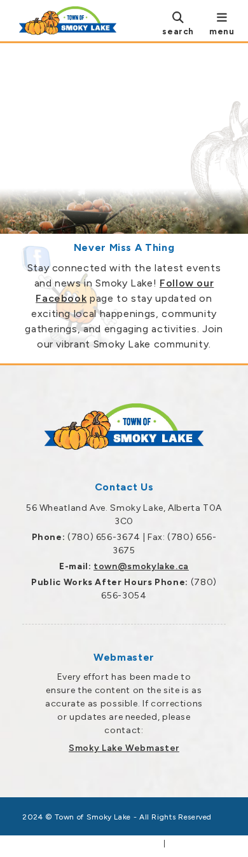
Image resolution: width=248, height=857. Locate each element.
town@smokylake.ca (141, 566)
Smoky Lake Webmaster (124, 748)
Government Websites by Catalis (92, 843)
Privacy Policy (197, 843)
